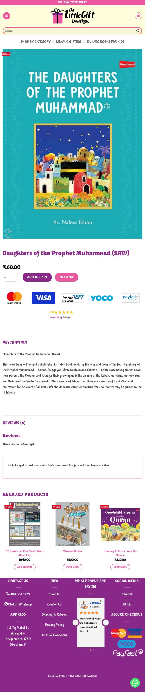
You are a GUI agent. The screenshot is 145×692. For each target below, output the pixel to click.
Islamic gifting (68, 42)
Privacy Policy (54, 625)
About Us (54, 594)
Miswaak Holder (72, 551)
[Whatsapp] (135, 683)
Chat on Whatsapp (20, 604)
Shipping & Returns (54, 614)
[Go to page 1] (87, 650)
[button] (6, 15)
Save (7, 54)
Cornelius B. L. (96, 602)
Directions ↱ (18, 645)
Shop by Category (36, 42)
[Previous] (2, 540)
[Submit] (138, 30)
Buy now (66, 277)
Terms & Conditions (54, 635)
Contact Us (54, 604)
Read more (72, 567)
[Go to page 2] (90, 650)
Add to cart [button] (24, 567)
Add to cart (37, 277)
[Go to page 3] (93, 650)
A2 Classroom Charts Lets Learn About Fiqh (24, 553)
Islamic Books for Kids (105, 42)
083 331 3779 (20, 594)
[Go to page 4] (96, 650)
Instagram (126, 594)
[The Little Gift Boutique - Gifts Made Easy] (73, 15)
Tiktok (127, 604)
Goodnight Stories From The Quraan (120, 553)
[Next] (142, 540)
